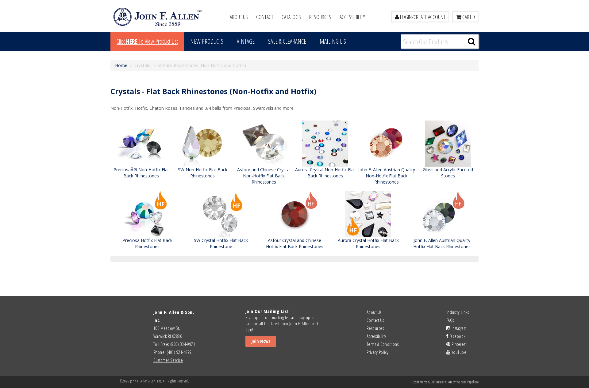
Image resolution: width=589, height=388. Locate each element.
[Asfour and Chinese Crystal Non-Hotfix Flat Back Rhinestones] (264, 143)
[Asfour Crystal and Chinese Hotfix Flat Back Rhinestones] (294, 214)
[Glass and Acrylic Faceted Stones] (448, 143)
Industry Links (457, 312)
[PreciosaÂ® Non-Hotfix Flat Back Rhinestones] (141, 143)
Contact (264, 17)
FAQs (450, 320)
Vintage (246, 41)
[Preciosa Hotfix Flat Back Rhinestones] (147, 214)
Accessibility (352, 17)
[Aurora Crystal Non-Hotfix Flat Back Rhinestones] (325, 143)
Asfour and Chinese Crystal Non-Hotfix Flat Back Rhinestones (264, 176)
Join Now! (261, 341)
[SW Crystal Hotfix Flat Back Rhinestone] (221, 214)
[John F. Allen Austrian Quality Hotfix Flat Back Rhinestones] (442, 214)
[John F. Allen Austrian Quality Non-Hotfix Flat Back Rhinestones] (387, 143)
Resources (320, 17)
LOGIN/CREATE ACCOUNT (422, 17)
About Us (239, 17)
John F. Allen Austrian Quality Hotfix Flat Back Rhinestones (442, 243)
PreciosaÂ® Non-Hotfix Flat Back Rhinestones (141, 173)
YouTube (458, 352)
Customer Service (168, 360)
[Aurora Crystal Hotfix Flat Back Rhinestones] (368, 214)
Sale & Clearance (287, 41)
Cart (468, 17)
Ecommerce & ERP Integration (432, 382)
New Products (206, 41)
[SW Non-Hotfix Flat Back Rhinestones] (202, 143)
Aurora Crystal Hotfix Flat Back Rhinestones (368, 243)
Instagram (458, 328)
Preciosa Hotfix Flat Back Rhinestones (147, 243)
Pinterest (458, 344)
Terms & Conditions (382, 344)
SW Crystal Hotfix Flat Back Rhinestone (221, 243)
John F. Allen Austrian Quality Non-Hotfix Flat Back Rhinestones (386, 176)
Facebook (456, 336)
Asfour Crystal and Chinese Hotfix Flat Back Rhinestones (294, 243)
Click (147, 41)
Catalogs (291, 17)
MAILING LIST (334, 41)
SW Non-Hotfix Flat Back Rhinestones (202, 173)
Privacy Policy (377, 352)
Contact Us (375, 320)
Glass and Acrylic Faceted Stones (448, 173)
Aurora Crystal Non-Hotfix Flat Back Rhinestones (325, 173)
